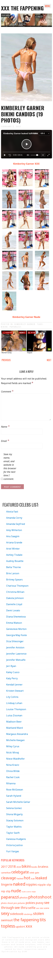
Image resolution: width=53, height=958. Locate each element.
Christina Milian (15, 592)
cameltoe (6, 872)
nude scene (26, 892)
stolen (38, 913)
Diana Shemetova (16, 616)
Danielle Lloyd (14, 604)
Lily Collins (12, 697)
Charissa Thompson (17, 585)
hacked (20, 878)
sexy (5, 913)
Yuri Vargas (12, 851)
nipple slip (44, 884)
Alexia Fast (12, 511)
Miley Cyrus (12, 746)
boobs (34, 866)
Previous (6, 360)
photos (24, 897)
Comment (7, 391)
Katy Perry (12, 678)
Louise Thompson (16, 709)
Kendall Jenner (14, 684)
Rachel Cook (13, 777)
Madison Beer (14, 721)
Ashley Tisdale (14, 554)
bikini (4, 327)
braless (43, 867)
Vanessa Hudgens (16, 839)
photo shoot (7, 903)
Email (5, 440)
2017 (4, 867)
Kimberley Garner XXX (26, 163)
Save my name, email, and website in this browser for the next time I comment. (10, 467)
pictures (21, 903)
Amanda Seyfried (15, 524)
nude (16, 890)
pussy (40, 903)
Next (49, 360)
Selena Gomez (14, 808)
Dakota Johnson (15, 598)
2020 (18, 866)
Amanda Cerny (14, 517)
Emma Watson (14, 622)
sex (37, 908)
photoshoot (40, 897)
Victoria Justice (14, 845)
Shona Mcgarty (14, 814)
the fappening (26, 919)
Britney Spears (14, 579)
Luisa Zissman (14, 715)
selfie (31, 908)
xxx (29, 926)
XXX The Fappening (22, 8)
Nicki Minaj (12, 752)
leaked (41, 877)
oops (34, 891)
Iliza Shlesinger (15, 641)
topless (8, 926)
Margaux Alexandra (17, 734)
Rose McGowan (14, 789)
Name (5, 426)
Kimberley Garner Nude (26, 317)
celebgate (20, 872)
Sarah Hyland (13, 795)
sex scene (44, 908)
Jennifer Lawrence (16, 653)
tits (43, 919)
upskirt (20, 926)
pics (15, 903)
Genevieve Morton (16, 629)
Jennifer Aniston (15, 647)
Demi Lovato (13, 610)
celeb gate (34, 872)
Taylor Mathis (14, 826)
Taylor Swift (13, 832)
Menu (47, 6)
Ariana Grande (14, 542)
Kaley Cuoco (12, 672)
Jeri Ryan (11, 666)
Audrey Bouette (14, 561)
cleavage (8, 877)
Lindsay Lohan (14, 703)
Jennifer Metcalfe (15, 659)
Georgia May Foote (16, 635)
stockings (28, 914)
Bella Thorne (13, 567)
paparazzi (15, 327)
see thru (21, 907)
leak (33, 878)
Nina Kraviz (12, 764)
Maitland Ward (14, 727)
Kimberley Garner (25, 324)
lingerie (7, 884)
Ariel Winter (13, 548)
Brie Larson (12, 573)
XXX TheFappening (13, 937)
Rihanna (10, 783)
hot (27, 877)
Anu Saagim (12, 536)
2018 (12, 866)
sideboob (16, 914)
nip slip (5, 891)
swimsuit (7, 920)
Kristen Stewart (15, 690)
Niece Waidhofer (15, 758)
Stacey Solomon (14, 820)
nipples (31, 884)
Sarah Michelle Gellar (18, 802)
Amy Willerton (14, 530)
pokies (30, 903)
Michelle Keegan (15, 740)
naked (19, 884)
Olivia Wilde (13, 771)
